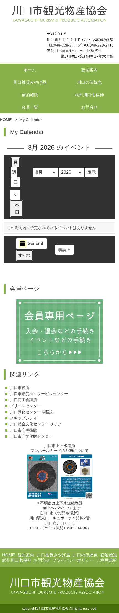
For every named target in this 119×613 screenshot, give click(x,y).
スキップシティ (23, 418)
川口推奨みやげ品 (29, 82)
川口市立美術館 (23, 430)
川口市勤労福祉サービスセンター (39, 393)
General (35, 243)
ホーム (30, 69)
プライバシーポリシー (73, 560)
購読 (62, 249)
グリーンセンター (25, 406)
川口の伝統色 (89, 82)
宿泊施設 (30, 94)
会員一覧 (30, 107)
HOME (8, 555)
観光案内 (89, 69)
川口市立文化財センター (31, 436)
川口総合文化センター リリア (35, 424)
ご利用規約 (106, 560)
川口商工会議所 (23, 400)
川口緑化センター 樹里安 (32, 412)
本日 (17, 208)
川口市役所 (19, 387)
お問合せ (89, 107)
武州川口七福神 (89, 94)
